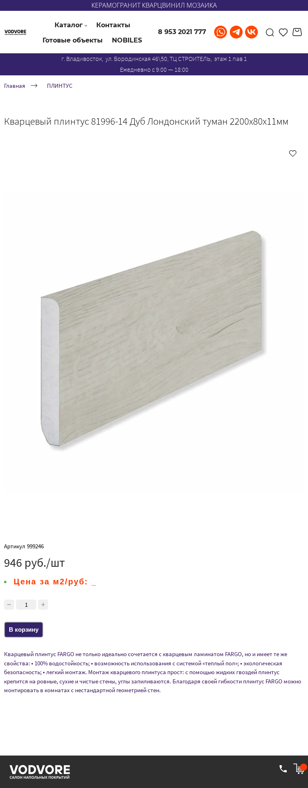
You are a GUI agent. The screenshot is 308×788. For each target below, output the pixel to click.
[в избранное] (293, 153)
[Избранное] (283, 32)
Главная (14, 85)
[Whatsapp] (220, 32)
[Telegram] (236, 32)
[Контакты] (283, 768)
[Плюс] (43, 605)
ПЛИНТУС (60, 85)
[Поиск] (270, 32)
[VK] (251, 32)
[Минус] (9, 605)
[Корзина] (298, 32)
